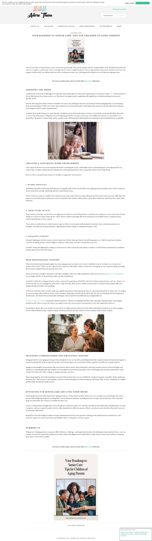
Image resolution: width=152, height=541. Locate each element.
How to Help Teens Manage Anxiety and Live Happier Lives (134, 534)
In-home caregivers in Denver (35, 301)
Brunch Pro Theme (78, 538)
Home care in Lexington (113, 274)
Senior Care (87, 81)
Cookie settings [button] (129, 3)
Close (150, 529)
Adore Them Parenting (40, 11)
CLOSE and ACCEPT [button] (143, 3)
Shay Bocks (91, 538)
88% (111, 94)
